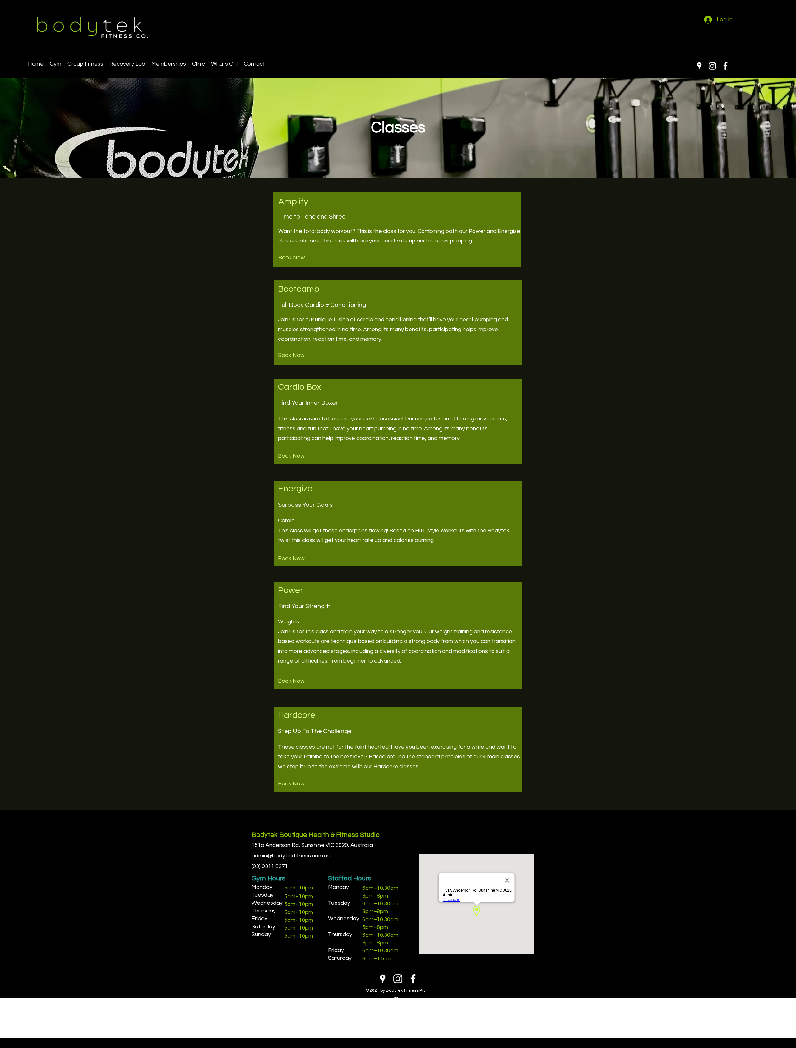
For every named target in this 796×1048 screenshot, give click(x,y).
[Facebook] (725, 66)
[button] (224, 64)
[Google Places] (699, 66)
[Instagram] (712, 66)
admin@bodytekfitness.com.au (291, 856)
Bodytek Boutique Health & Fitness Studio (316, 834)
